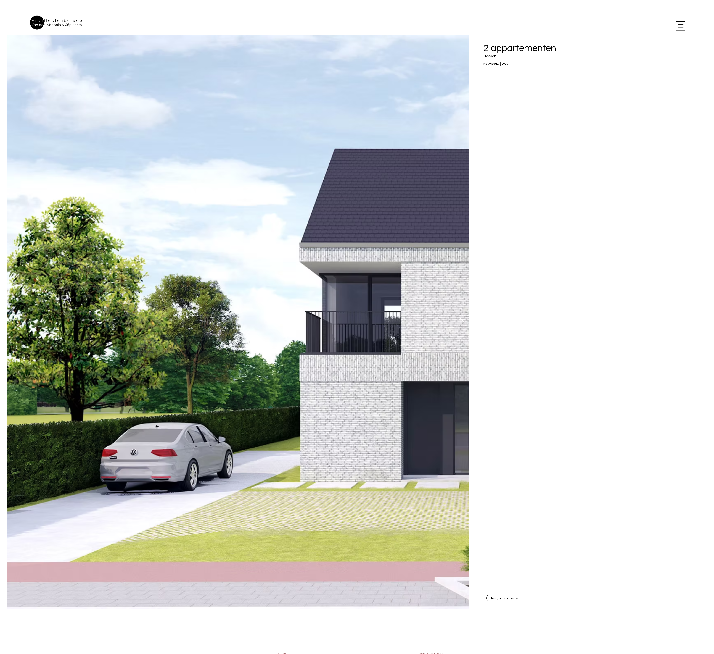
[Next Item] (461, 322)
